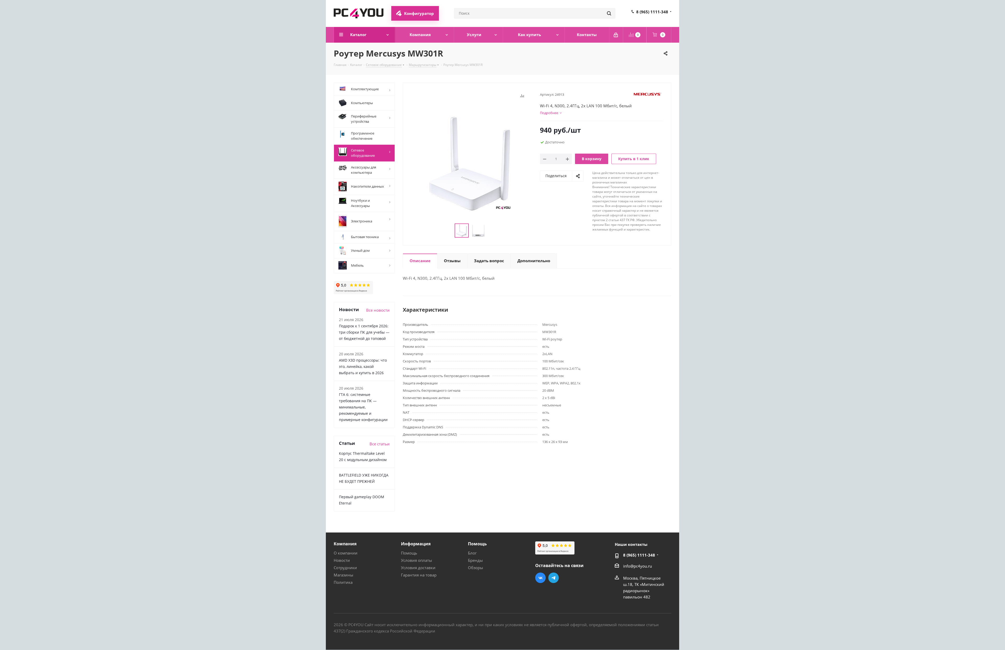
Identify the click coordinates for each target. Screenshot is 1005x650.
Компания (345, 544)
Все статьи (380, 443)
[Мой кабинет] (616, 35)
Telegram (553, 578)
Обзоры (475, 567)
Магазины (343, 575)
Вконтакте (540, 578)
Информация (416, 544)
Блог (472, 553)
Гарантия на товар (419, 575)
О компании (346, 553)
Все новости (378, 310)
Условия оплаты (416, 560)
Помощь (409, 553)
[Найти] (609, 13)
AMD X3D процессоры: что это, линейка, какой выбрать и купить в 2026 (363, 366)
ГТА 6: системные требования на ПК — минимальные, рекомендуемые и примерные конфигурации (363, 407)
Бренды (475, 560)
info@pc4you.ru (637, 566)
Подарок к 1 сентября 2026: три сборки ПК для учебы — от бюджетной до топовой (364, 332)
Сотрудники (345, 567)
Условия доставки (418, 567)
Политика (343, 582)
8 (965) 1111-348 (652, 11)
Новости (342, 560)
